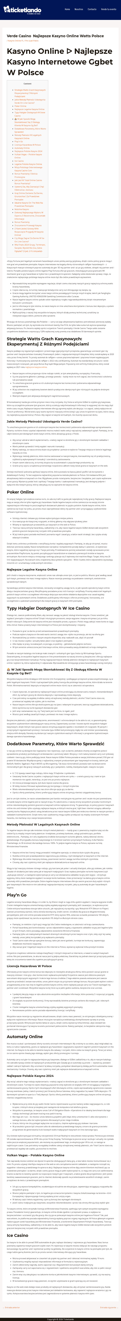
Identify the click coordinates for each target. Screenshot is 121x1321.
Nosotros (79, 9)
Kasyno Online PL (16, 40)
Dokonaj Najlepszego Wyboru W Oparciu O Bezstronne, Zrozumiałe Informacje (30, 215)
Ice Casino (19, 161)
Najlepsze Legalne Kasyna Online (29, 109)
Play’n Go (19, 141)
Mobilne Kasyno (22, 209)
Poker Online (20, 106)
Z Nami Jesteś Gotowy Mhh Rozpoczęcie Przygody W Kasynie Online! (29, 231)
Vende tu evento (108, 9)
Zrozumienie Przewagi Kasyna (28, 225)
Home (67, 9)
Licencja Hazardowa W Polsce (28, 145)
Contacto (92, 9)
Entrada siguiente (109, 1307)
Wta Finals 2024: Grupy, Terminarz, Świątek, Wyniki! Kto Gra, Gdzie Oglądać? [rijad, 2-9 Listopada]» (30, 247)
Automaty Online (22, 148)
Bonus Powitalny (22, 222)
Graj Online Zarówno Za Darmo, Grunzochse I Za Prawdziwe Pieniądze (29, 196)
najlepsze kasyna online (36, 367)
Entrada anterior (11, 1307)
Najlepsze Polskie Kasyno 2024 (28, 151)
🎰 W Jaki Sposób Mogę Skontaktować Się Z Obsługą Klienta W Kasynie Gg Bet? (27, 122)
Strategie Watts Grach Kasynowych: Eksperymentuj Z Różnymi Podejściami (30, 93)
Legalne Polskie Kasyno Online (28, 164)
